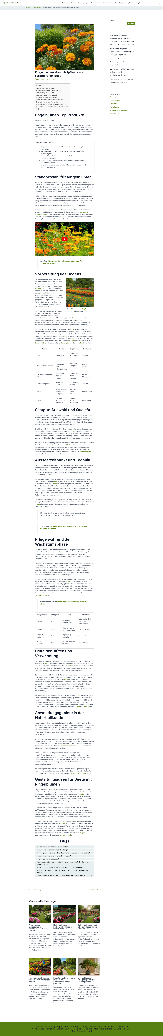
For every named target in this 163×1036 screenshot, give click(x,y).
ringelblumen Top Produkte (45, 88)
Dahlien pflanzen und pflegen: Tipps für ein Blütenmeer (87, 927)
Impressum (62, 1026)
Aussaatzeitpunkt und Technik (46, 97)
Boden (45, 286)
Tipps (78, 707)
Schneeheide (40, 343)
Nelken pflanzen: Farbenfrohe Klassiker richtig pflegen (63, 927)
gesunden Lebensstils (78, 773)
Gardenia (86, 707)
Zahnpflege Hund (122, 1029)
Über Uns (151, 3)
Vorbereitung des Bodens (45, 93)
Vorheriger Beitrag (33, 890)
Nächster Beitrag (96, 890)
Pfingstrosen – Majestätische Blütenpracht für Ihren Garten (39, 928)
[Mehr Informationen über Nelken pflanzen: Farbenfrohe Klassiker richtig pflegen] (64, 914)
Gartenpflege (83, 3)
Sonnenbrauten (85, 452)
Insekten (62, 824)
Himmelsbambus (41, 595)
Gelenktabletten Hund (81, 1029)
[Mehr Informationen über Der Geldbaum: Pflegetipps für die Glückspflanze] (89, 967)
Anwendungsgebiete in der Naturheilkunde (51, 104)
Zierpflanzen (140, 3)
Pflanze (68, 582)
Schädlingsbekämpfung (124, 3)
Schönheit (81, 794)
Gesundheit (95, 3)
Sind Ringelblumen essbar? (48, 859)
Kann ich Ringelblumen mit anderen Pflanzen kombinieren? (61, 875)
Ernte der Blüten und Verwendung (47, 102)
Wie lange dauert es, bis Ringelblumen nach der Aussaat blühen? (63, 853)
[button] (159, 3)
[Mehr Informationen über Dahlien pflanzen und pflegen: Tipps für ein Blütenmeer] (89, 914)
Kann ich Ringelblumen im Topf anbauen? (54, 856)
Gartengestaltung (68, 3)
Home (56, 3)
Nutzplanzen (107, 3)
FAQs (38, 109)
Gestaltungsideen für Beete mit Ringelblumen (52, 106)
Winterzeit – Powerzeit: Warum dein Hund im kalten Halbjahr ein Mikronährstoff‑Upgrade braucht (122, 41)
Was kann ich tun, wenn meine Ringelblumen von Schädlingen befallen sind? (62, 863)
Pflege (37, 504)
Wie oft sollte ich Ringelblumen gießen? (53, 847)
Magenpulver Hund (103, 1029)
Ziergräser (83, 833)
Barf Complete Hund (82, 1031)
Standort (38, 288)
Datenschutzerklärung (44, 1026)
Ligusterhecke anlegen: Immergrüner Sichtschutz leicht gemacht (64, 981)
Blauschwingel (65, 835)
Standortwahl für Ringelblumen (47, 90)
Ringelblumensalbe (68, 746)
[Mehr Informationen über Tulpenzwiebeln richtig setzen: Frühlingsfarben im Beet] (40, 967)
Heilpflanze (86, 309)
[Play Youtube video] (64, 239)
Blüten (47, 663)
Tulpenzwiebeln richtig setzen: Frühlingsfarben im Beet (39, 980)
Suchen (112, 20)
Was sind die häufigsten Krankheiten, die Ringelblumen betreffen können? (63, 871)
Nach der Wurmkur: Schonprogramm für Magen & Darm (117, 62)
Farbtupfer (65, 343)
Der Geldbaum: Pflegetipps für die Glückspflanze (86, 980)
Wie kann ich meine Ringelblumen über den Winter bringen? (61, 867)
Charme (74, 431)
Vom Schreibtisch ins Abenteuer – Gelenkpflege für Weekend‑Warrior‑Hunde (122, 72)
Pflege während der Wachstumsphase (49, 100)
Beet (56, 481)
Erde (69, 445)
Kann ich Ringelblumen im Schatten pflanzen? (55, 850)
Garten (72, 341)
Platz (45, 488)
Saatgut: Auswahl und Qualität (46, 95)
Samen (54, 484)
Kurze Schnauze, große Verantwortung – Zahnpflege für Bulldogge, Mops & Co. (122, 52)
